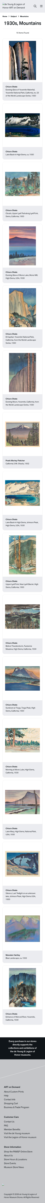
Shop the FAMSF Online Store (18, 1152)
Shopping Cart (11, 1104)
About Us (8, 1156)
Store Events (10, 1163)
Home (4, 16)
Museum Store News (14, 1167)
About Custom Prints (14, 1092)
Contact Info (9, 1100)
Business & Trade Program (16, 1107)
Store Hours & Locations (15, 1160)
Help (6, 1096)
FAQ (6, 1126)
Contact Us (9, 1122)
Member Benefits (12, 1130)
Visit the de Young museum (17, 1134)
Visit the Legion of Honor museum (20, 1137)
